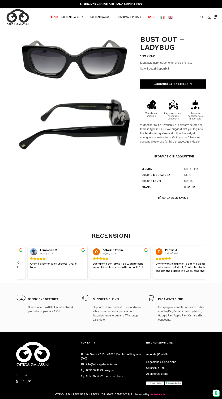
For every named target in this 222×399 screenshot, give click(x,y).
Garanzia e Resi (155, 368)
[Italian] (162, 17)
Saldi (151, 17)
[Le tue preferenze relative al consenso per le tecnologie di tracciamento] (216, 393)
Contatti (163, 354)
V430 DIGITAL (158, 394)
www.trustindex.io (189, 142)
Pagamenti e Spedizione (161, 362)
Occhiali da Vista (72, 17)
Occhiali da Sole (101, 17)
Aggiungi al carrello (171, 84)
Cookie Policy (174, 383)
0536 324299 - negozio (100, 370)
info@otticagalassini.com (101, 364)
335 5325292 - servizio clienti (104, 376)
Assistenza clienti (157, 374)
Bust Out (189, 187)
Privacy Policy (156, 383)
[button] (18, 262)
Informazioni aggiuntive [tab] (173, 156)
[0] (215, 17)
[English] (170, 17)
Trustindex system (156, 133)
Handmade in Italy (129, 17)
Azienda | (152, 354)
